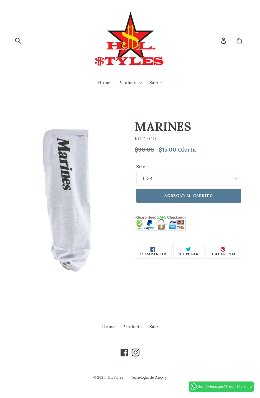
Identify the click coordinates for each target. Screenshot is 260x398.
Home (104, 82)
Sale (154, 82)
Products (128, 82)
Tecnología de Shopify (149, 377)
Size (140, 166)
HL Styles (115, 377)
